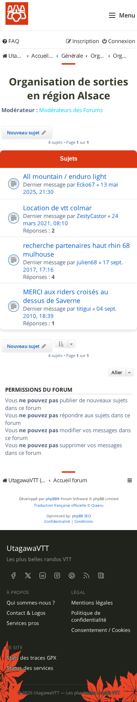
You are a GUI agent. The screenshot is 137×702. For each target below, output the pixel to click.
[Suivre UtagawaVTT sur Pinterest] (71, 575)
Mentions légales (92, 602)
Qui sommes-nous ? (31, 602)
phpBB (51, 498)
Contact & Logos (26, 613)
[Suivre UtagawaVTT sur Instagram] (57, 575)
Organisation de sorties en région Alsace (68, 89)
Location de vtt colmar (57, 207)
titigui (84, 308)
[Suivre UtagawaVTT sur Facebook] (13, 575)
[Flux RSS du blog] (100, 575)
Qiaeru (97, 505)
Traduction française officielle (60, 505)
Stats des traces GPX (31, 658)
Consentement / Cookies (100, 630)
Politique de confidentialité (88, 616)
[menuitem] (10, 41)
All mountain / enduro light (64, 176)
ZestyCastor (91, 215)
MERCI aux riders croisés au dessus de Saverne (65, 296)
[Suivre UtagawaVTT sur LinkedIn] (42, 575)
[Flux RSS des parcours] (86, 575)
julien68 (87, 262)
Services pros (23, 623)
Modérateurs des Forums (71, 110)
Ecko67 (86, 184)
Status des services (30, 668)
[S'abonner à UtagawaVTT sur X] (27, 575)
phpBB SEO (81, 516)
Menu (127, 15)
